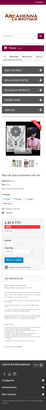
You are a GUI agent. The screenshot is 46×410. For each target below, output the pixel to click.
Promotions (12, 100)
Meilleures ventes (16, 80)
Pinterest (8, 204)
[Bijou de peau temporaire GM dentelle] (16, 163)
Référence (6, 181)
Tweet (7, 199)
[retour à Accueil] (4, 56)
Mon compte (9, 394)
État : (4, 185)
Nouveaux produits (17, 90)
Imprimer (9, 213)
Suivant (37, 164)
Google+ (30, 199)
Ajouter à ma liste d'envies (20, 267)
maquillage (9, 248)
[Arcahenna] (23, 17)
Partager (18, 199)
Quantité (7, 240)
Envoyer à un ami (13, 209)
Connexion (39, 2)
